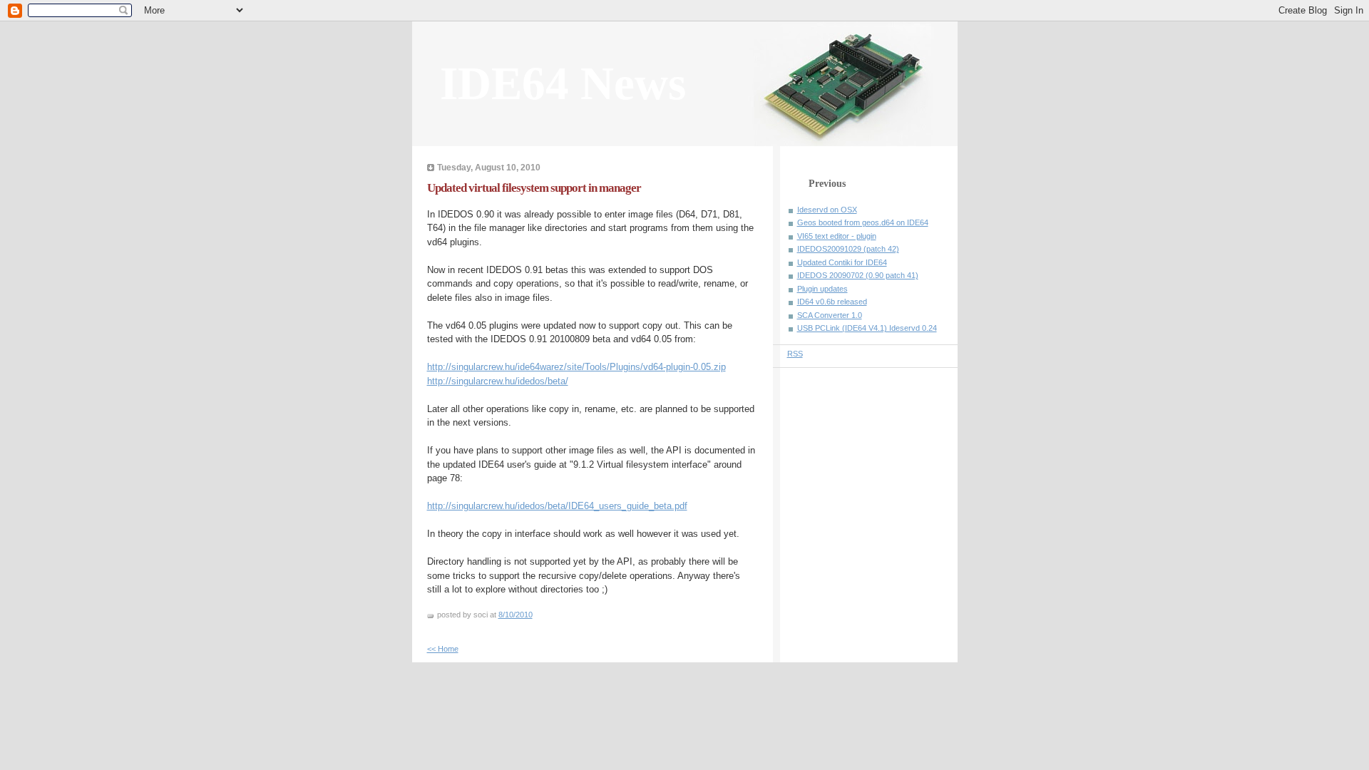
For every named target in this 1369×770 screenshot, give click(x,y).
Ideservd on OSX (827, 209)
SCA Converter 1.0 (829, 315)
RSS (795, 353)
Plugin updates (822, 288)
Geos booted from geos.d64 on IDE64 (862, 222)
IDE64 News (563, 83)
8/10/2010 (515, 614)
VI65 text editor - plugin (836, 236)
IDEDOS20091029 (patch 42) (848, 249)
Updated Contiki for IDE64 (842, 262)
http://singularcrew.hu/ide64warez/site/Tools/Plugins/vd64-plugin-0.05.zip (576, 366)
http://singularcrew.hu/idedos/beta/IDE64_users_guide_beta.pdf (557, 505)
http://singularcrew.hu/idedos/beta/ (497, 381)
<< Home (442, 649)
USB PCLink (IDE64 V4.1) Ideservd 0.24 (867, 328)
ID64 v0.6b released (832, 301)
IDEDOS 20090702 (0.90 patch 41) (857, 275)
